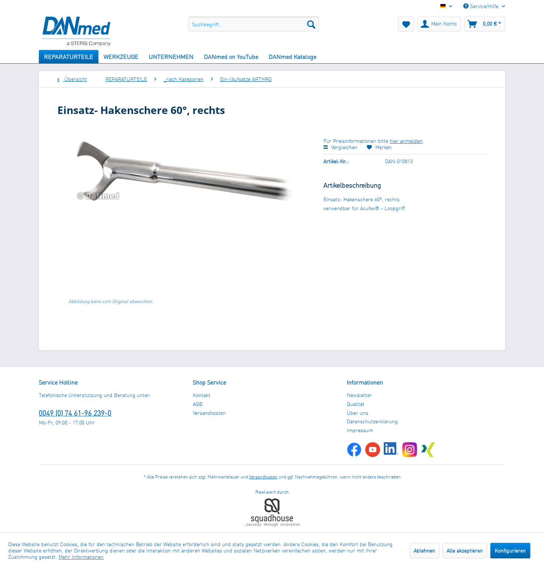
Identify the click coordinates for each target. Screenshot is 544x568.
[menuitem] (253, 24)
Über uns (357, 413)
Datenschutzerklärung (372, 421)
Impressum (360, 430)
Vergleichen (343, 147)
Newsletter (359, 395)
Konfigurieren (510, 550)
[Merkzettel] (406, 24)
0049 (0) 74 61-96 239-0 (75, 413)
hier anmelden (406, 141)
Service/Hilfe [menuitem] (484, 6)
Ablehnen (424, 550)
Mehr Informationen (81, 557)
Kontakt (202, 395)
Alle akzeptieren (465, 550)
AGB (197, 404)
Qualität (356, 404)
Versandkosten (209, 413)
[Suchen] (311, 24)
